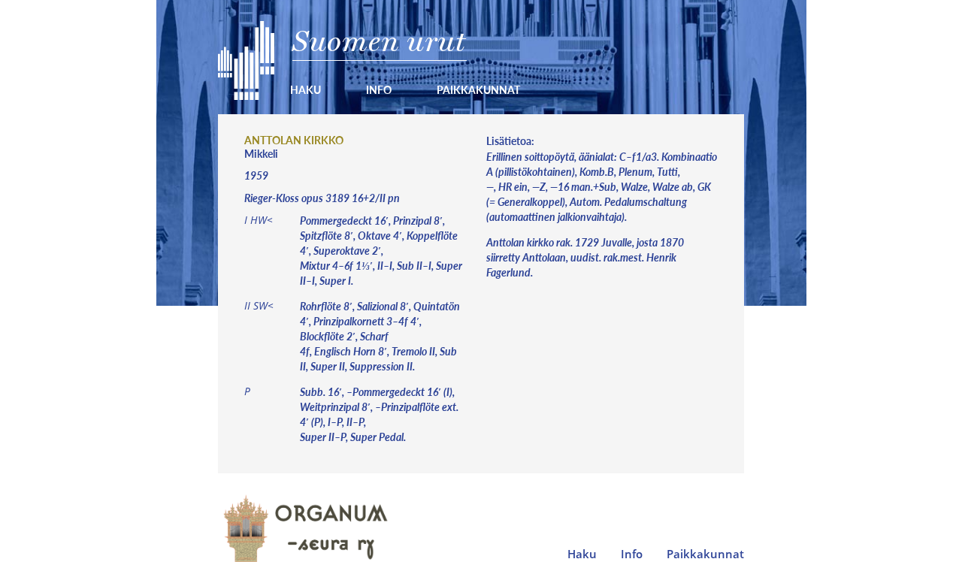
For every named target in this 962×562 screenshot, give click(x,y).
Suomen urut (379, 41)
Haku (305, 89)
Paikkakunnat (478, 89)
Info (379, 89)
